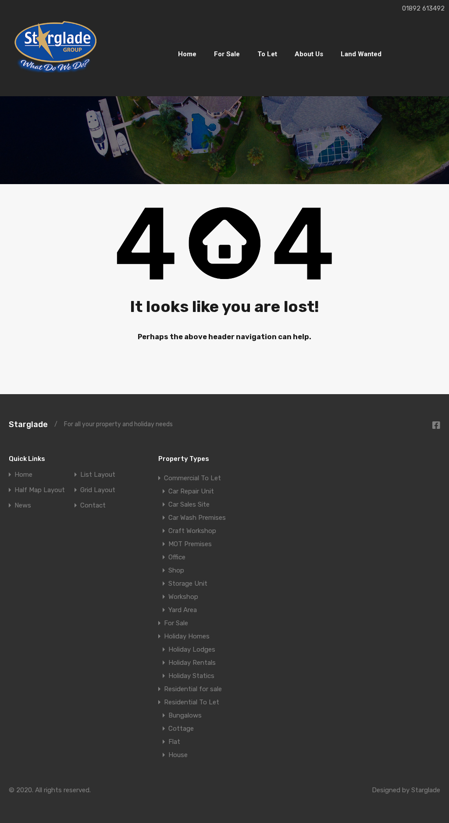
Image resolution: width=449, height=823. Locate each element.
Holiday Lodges (191, 649)
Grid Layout (97, 490)
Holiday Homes (187, 636)
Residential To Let (191, 702)
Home (187, 54)
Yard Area (182, 610)
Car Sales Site (189, 504)
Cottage (181, 728)
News (22, 505)
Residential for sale (193, 689)
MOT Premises (190, 544)
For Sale (227, 54)
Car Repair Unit (191, 491)
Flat (174, 742)
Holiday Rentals (192, 663)
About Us (309, 54)
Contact (93, 505)
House (178, 755)
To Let (267, 54)
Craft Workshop (192, 531)
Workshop (183, 597)
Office (176, 557)
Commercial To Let (192, 478)
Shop (176, 570)
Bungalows (185, 715)
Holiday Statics (191, 676)
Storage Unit (187, 583)
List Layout (97, 474)
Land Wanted (361, 54)
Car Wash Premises (197, 518)
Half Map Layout (39, 490)
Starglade (28, 424)
